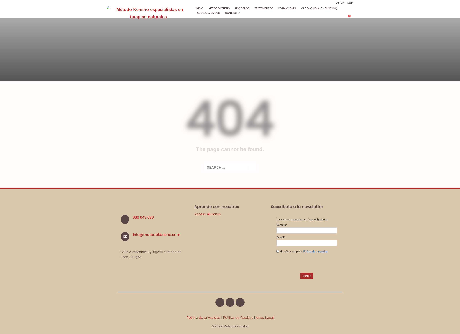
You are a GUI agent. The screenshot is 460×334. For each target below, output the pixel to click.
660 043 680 (143, 217)
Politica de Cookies (238, 317)
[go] (252, 167)
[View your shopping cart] (350, 17)
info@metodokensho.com (156, 234)
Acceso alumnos (207, 214)
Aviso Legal (265, 317)
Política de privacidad (204, 317)
